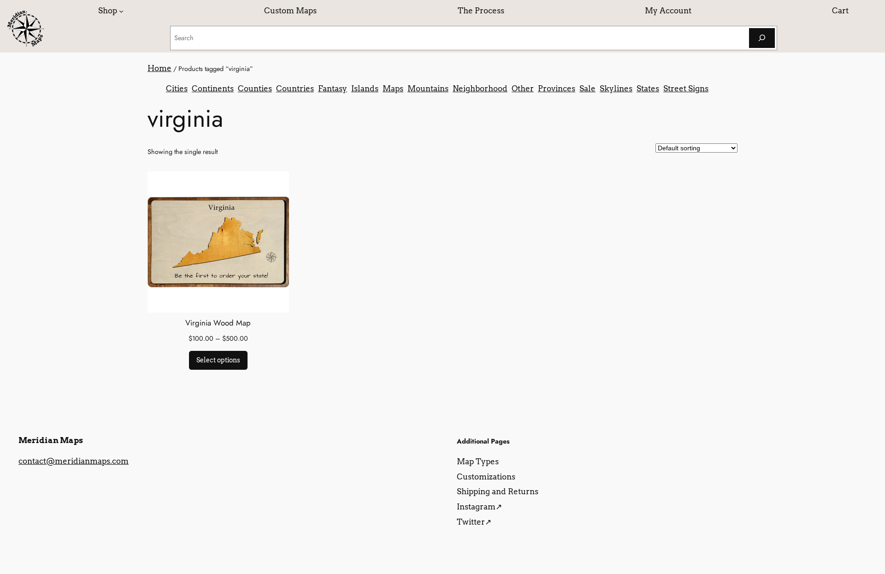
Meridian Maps (50, 440)
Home (159, 68)
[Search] (762, 38)
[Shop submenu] (121, 10)
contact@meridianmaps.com (73, 461)
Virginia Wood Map (218, 322)
